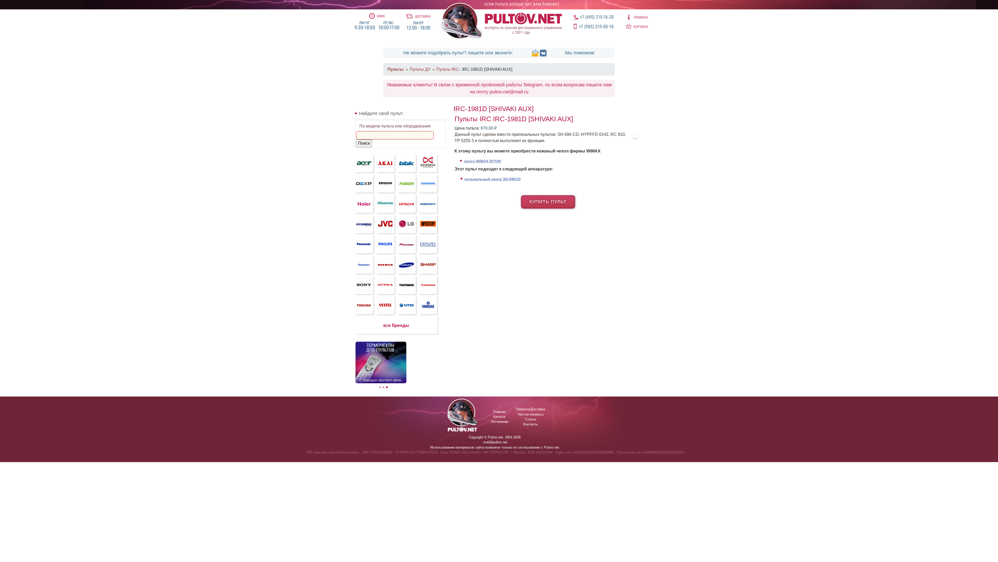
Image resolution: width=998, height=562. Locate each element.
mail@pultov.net (495, 442)
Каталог (499, 417)
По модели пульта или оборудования (395, 126)
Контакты (530, 424)
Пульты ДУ (420, 69)
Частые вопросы (530, 414)
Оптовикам (499, 422)
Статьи (530, 419)
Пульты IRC (447, 69)
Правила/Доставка (530, 409)
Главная (499, 412)
